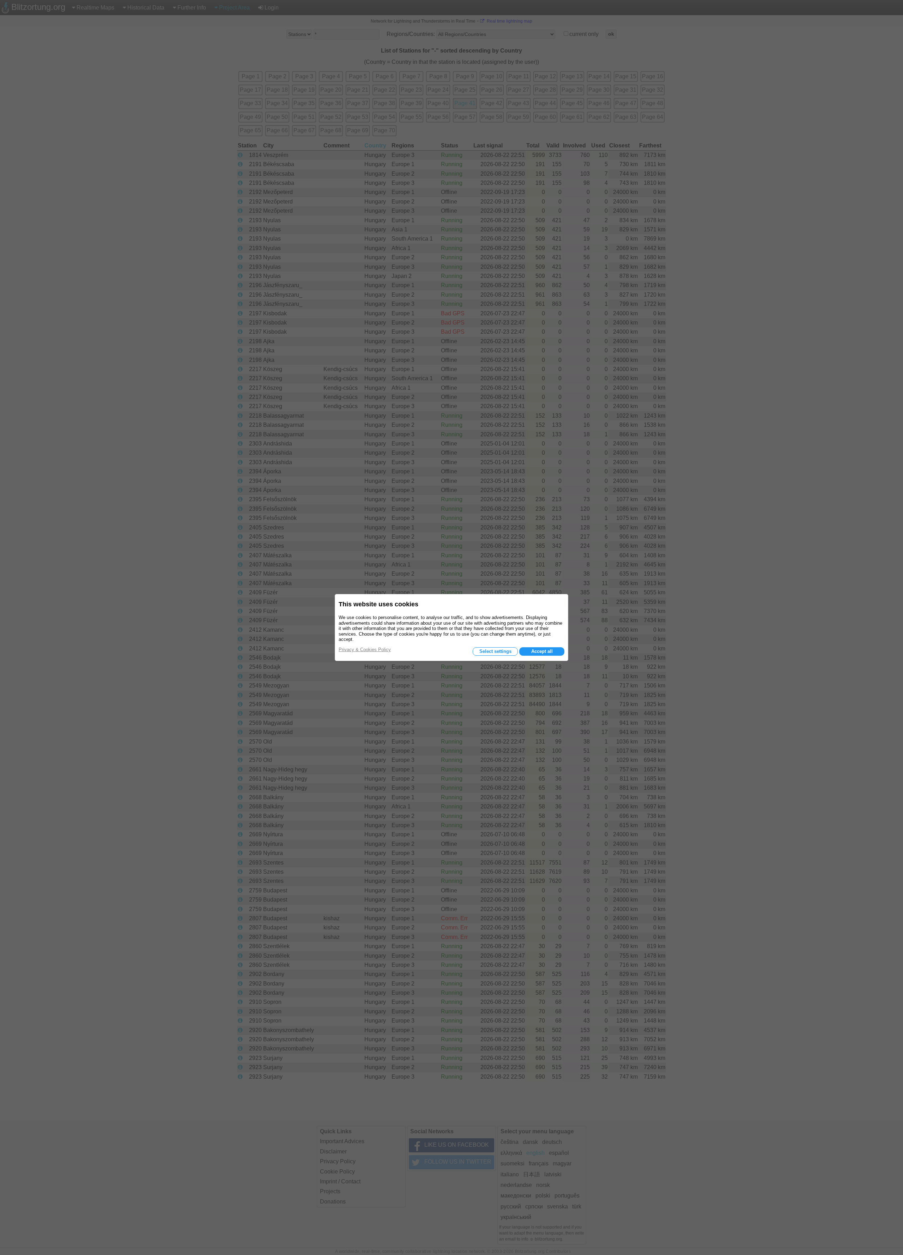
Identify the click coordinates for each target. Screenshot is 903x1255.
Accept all (542, 651)
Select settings (495, 651)
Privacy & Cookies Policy (365, 649)
